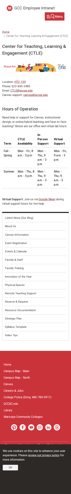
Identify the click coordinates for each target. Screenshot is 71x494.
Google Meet (47, 199)
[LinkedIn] (48, 427)
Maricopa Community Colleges (23, 417)
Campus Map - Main (16, 371)
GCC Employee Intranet (34, 8)
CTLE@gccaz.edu (21, 90)
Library (8, 410)
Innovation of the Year (18, 276)
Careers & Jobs (13, 390)
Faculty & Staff (14, 259)
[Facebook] (22, 427)
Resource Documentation (20, 310)
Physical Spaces (15, 285)
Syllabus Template (16, 327)
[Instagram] (40, 427)
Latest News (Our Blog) (19, 218)
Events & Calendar (16, 251)
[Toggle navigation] (54, 16)
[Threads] (57, 427)
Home (5, 32)
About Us (10, 226)
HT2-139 (20, 82)
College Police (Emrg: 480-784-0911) (27, 397)
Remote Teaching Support (20, 293)
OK (10, 467)
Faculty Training (14, 268)
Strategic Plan (13, 318)
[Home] (10, 8)
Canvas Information (17, 234)
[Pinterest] (14, 427)
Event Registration (16, 243)
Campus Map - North (17, 377)
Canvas (8, 384)
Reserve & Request (16, 301)
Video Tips (11, 335)
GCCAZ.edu (11, 403)
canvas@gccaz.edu (35, 95)
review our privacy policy (44, 455)
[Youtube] (31, 427)
